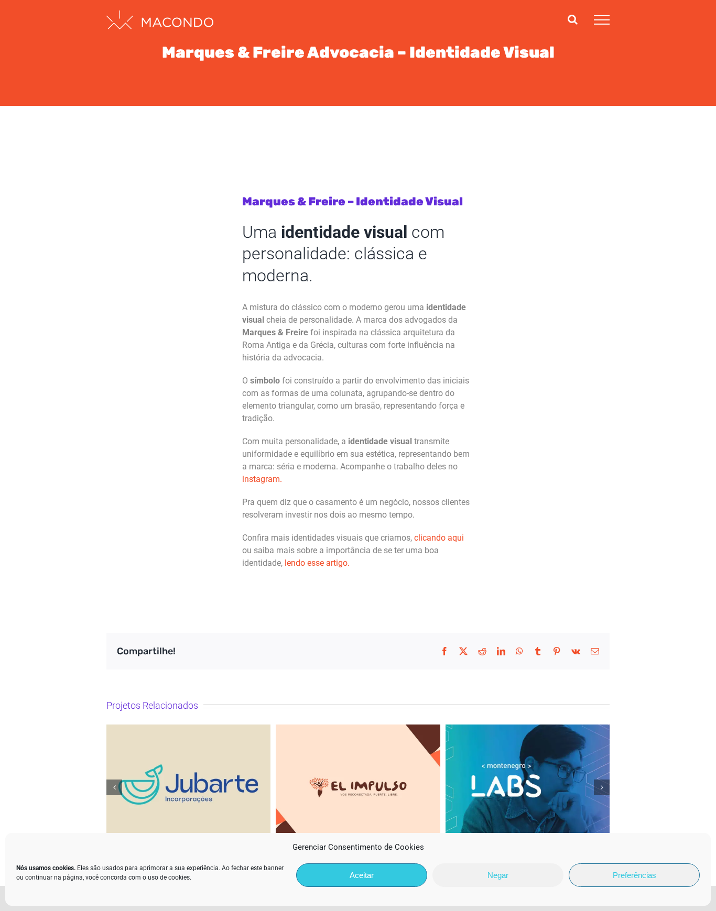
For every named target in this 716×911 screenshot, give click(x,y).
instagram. (262, 479)
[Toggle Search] (573, 19)
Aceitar (362, 875)
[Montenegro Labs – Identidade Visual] (528, 787)
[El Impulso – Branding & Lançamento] (358, 787)
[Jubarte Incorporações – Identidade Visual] (188, 787)
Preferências (634, 875)
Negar (497, 875)
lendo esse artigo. (317, 563)
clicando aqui (439, 538)
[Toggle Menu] (601, 20)
